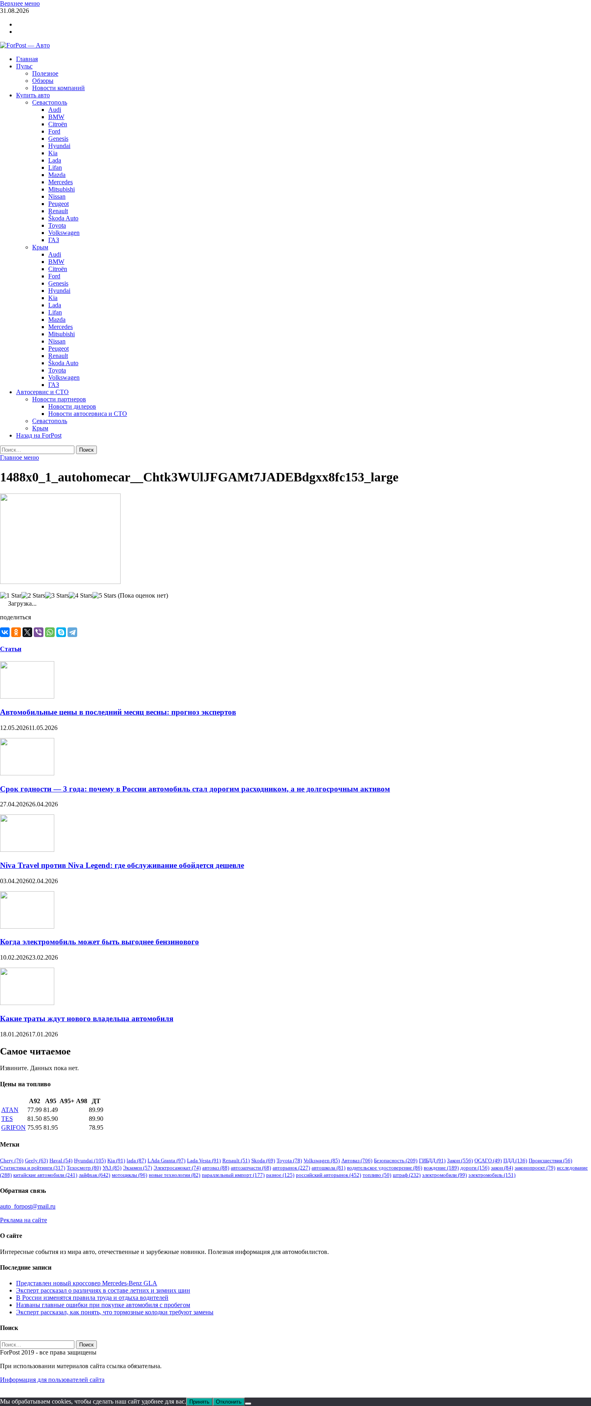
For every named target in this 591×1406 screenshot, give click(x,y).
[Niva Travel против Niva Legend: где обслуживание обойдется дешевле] (27, 849)
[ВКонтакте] (5, 632)
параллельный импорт (233, 1175)
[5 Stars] (104, 595)
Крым (40, 247)
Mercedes (60, 182)
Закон (460, 1160)
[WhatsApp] (50, 632)
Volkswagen (64, 232)
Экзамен (137, 1168)
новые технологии (174, 1175)
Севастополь (49, 102)
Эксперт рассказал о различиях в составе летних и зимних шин (103, 1290)
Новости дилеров (72, 406)
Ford (54, 131)
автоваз (215, 1168)
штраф (407, 1175)
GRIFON (13, 1127)
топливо (377, 1175)
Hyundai (59, 145)
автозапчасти (251, 1168)
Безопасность (395, 1160)
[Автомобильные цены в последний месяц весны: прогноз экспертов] (27, 696)
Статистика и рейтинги (32, 1168)
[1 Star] (10, 595)
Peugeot (58, 203)
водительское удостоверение (384, 1168)
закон (502, 1168)
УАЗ (112, 1168)
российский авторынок (328, 1175)
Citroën (57, 124)
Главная (27, 59)
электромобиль (491, 1175)
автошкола (328, 1168)
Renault (58, 211)
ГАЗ (53, 239)
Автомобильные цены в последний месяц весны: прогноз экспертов (118, 712)
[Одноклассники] (16, 632)
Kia (52, 153)
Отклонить (229, 1402)
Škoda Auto (63, 218)
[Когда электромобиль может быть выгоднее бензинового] (27, 926)
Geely (36, 1160)
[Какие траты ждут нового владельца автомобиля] (27, 1002)
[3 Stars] (57, 595)
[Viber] (38, 632)
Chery (11, 1160)
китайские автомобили (45, 1175)
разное (280, 1175)
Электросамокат (177, 1168)
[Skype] (61, 632)
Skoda (263, 1160)
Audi (54, 109)
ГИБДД (432, 1160)
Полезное (45, 73)
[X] (27, 632)
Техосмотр (84, 1168)
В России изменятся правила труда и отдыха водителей (92, 1297)
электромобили (444, 1175)
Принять (199, 1402)
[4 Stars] (80, 595)
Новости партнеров (59, 399)
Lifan (55, 167)
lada (136, 1160)
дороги (474, 1168)
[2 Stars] (33, 595)
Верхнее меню (20, 3)
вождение (441, 1168)
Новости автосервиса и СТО (87, 413)
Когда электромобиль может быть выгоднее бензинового (99, 941)
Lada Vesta (204, 1160)
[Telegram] (72, 632)
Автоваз (356, 1160)
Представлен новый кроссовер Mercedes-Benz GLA (86, 1283)
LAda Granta (166, 1160)
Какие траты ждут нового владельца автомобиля (86, 1018)
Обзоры (42, 80)
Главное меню (19, 457)
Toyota (57, 225)
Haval (60, 1160)
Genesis (58, 138)
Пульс (24, 66)
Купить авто (33, 95)
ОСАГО (488, 1160)
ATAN (9, 1109)
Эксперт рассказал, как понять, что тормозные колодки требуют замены (114, 1312)
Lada (54, 160)
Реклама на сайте (23, 1220)
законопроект (535, 1168)
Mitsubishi (61, 189)
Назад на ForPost (39, 435)
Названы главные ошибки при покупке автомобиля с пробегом (103, 1304)
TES (7, 1118)
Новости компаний (58, 87)
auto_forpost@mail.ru (27, 1206)
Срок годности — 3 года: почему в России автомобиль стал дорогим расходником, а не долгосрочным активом (195, 789)
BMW (56, 116)
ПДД (515, 1160)
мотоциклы (129, 1175)
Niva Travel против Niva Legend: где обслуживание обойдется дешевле (122, 865)
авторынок (291, 1168)
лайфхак (94, 1175)
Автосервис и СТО (42, 391)
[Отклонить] (248, 1403)
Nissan (57, 196)
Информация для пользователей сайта (52, 1379)
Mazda (57, 174)
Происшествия (550, 1160)
